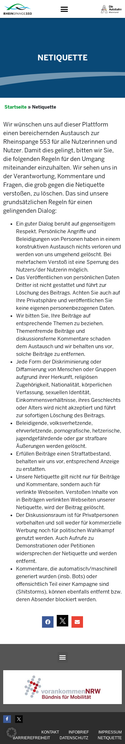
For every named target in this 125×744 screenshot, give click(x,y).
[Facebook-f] (7, 719)
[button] (64, 9)
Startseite (15, 107)
